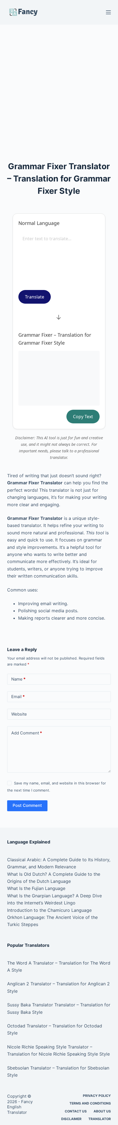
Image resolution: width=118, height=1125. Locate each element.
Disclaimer (71, 1119)
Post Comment (27, 805)
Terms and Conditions (90, 1103)
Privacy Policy (97, 1096)
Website (19, 714)
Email (18, 696)
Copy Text (83, 417)
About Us (102, 1111)
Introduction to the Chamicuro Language (49, 910)
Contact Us (76, 1111)
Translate (34, 297)
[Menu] (108, 12)
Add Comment (26, 733)
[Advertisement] (59, 85)
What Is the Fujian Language (36, 888)
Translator (99, 1119)
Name (18, 679)
